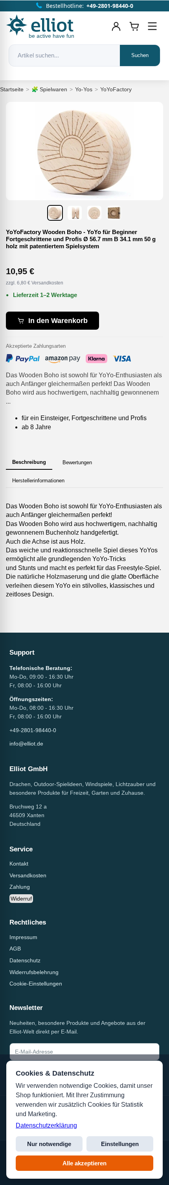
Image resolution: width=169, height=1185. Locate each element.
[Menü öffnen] (152, 26)
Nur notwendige (49, 1144)
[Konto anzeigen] (116, 26)
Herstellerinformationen (38, 481)
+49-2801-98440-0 (32, 730)
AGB (15, 948)
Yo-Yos (83, 89)
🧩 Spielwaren (49, 89)
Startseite (12, 89)
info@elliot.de (26, 743)
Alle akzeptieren (84, 1163)
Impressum (23, 937)
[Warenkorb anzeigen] (134, 26)
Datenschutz (24, 960)
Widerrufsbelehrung (34, 972)
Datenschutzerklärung (46, 1125)
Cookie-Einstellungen (35, 983)
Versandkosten (27, 875)
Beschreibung (29, 462)
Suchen (140, 55)
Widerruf (21, 898)
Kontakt (18, 863)
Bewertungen (77, 462)
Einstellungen (120, 1144)
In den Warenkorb (58, 321)
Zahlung (19, 887)
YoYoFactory (116, 89)
